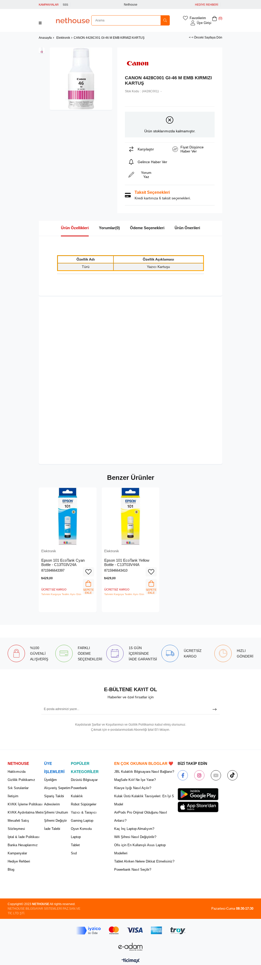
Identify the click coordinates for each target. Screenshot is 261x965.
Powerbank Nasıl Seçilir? (132, 869)
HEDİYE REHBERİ (206, 4)
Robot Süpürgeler (83, 804)
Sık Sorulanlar (18, 788)
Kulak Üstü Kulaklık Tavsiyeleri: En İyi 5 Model (144, 800)
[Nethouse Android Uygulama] (198, 794)
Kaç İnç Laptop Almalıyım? (134, 829)
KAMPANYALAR (49, 4)
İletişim (13, 796)
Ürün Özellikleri (75, 228)
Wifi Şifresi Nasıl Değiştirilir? (135, 837)
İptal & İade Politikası (24, 837)
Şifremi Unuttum (56, 812)
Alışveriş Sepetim (57, 788)
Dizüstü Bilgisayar (84, 780)
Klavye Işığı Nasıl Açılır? (132, 788)
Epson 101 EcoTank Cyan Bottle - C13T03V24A (63, 562)
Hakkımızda (16, 772)
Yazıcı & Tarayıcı (84, 812)
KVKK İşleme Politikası (25, 804)
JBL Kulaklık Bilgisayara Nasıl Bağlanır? (144, 772)
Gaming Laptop (82, 820)
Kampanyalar (17, 853)
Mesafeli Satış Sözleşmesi (18, 825)
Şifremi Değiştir (55, 820)
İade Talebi (52, 829)
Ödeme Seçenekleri (147, 228)
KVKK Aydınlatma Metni (26, 812)
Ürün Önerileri (187, 228)
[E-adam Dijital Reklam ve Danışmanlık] (130, 946)
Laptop (76, 837)
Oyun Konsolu (81, 829)
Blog (11, 869)
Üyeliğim (50, 780)
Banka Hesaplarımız (23, 845)
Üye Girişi (204, 23)
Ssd (74, 853)
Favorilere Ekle (88, 571)
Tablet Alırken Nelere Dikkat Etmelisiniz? (144, 861)
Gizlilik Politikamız (21, 780)
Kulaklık (77, 796)
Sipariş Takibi (54, 796)
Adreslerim (52, 804)
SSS (65, 4)
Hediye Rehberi (19, 861)
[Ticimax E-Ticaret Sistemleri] (131, 961)
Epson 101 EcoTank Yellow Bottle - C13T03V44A (126, 562)
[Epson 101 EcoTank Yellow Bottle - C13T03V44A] (131, 516)
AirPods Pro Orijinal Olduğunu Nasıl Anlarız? (140, 816)
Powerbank (79, 788)
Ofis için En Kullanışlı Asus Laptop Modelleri (140, 849)
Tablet (75, 845)
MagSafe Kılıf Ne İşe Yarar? (135, 780)
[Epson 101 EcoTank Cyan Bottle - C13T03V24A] (68, 516)
